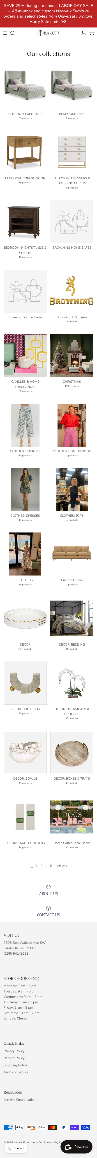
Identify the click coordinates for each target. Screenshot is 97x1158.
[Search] (15, 33)
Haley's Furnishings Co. (28, 1142)
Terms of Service (16, 1072)
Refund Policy (14, 1058)
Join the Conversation (20, 1099)
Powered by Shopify (56, 1142)
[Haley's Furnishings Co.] (48, 33)
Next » (62, 866)
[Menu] (5, 33)
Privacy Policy (14, 1051)
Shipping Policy (15, 1065)
